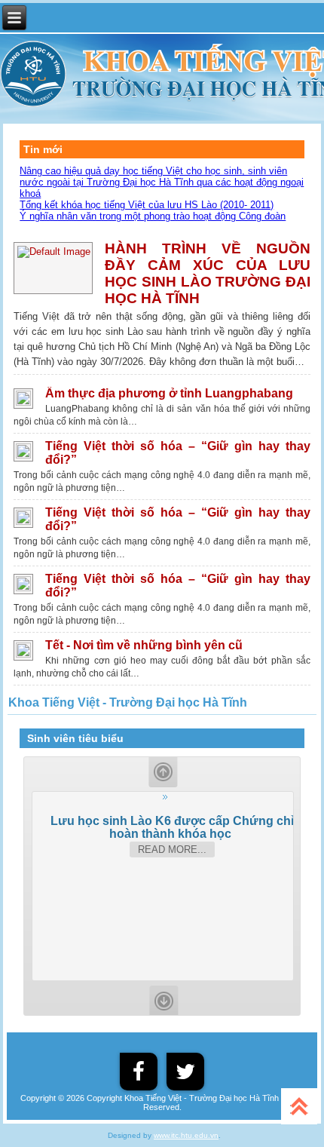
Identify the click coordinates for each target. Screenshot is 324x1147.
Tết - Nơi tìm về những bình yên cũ (144, 645)
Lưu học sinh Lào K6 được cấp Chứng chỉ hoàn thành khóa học (172, 826)
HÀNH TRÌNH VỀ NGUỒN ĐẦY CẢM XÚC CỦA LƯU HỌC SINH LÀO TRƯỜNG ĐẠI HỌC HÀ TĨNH (207, 273)
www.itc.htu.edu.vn (186, 1135)
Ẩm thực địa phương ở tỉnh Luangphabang (169, 393)
